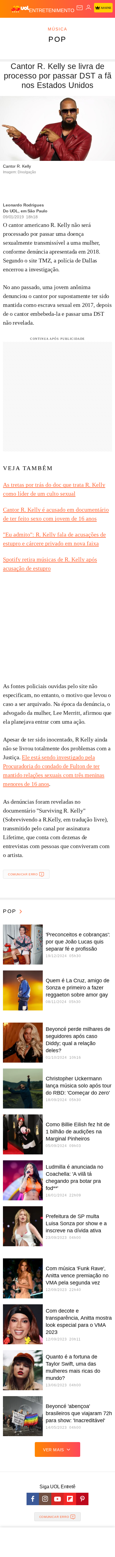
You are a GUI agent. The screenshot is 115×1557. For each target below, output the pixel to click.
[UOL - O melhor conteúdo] (20, 9)
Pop (57, 39)
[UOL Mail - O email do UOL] (79, 7)
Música (57, 29)
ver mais (53, 1449)
